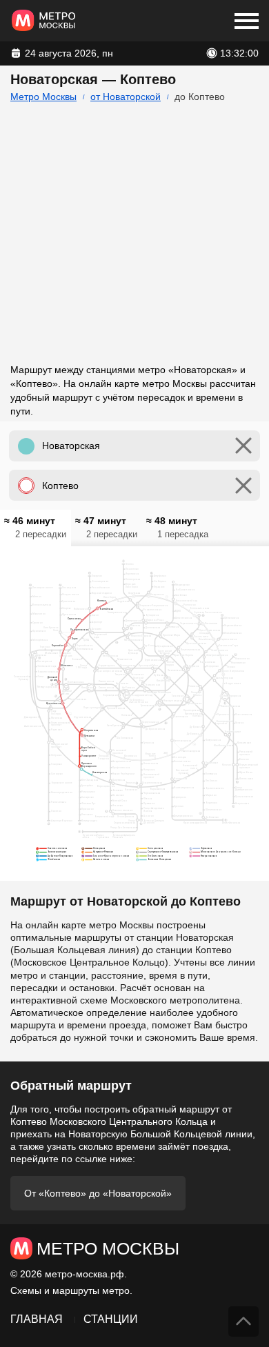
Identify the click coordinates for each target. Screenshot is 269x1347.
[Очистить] (243, 445)
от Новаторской (125, 96)
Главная (36, 1319)
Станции (110, 1319)
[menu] (246, 20)
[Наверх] (243, 1321)
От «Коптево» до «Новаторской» (98, 1193)
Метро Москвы (43, 96)
